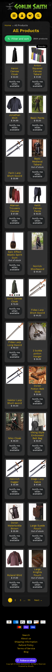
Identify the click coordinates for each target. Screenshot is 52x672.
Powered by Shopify (26, 666)
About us (26, 638)
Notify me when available (14, 83)
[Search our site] (38, 15)
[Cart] (30, 15)
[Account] (22, 15)
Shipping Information (26, 641)
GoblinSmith (25, 664)
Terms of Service (26, 648)
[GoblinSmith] (26, 6)
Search (26, 635)
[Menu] (14, 15)
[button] (18, 38)
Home (8, 25)
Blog (26, 651)
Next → (38, 600)
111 (29, 600)
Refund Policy (26, 645)
